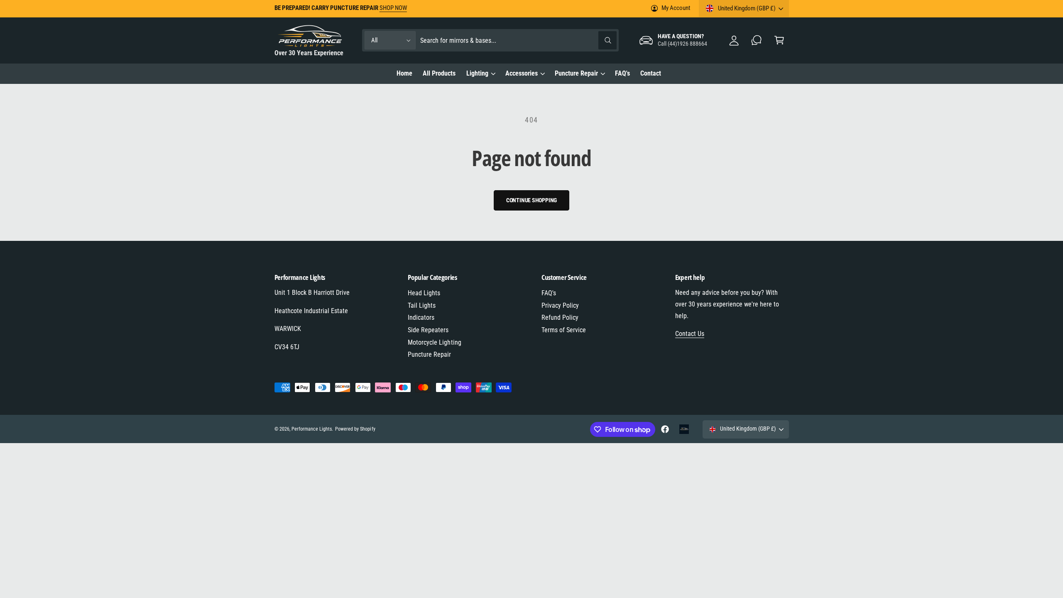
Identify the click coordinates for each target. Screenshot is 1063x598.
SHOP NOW (393, 8)
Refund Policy (559, 317)
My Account (675, 8)
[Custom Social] (684, 429)
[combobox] (518, 40)
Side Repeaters (428, 330)
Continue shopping (531, 200)
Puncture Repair (576, 73)
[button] (779, 40)
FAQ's (548, 293)
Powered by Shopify (355, 429)
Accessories (521, 73)
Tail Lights (422, 305)
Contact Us (689, 334)
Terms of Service (563, 330)
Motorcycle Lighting (434, 342)
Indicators (421, 317)
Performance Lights (311, 429)
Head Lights (424, 293)
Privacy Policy (560, 305)
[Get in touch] (756, 40)
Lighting (477, 73)
